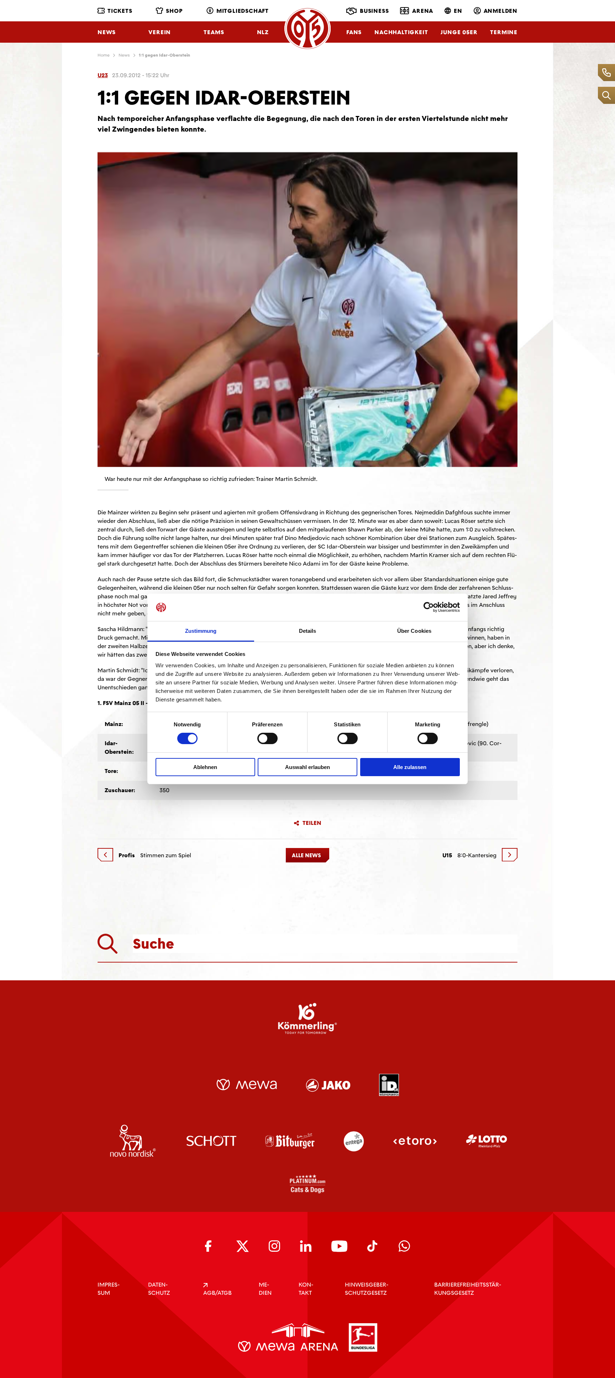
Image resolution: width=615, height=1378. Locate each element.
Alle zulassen (409, 767)
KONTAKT (306, 1289)
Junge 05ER (459, 32)
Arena (422, 11)
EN (458, 11)
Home (104, 55)
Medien (265, 1289)
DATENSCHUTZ (159, 1289)
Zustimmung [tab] (201, 631)
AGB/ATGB (217, 1293)
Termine (503, 32)
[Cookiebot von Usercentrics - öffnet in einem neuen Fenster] (429, 607)
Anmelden (500, 11)
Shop (174, 11)
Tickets (119, 11)
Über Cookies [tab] (414, 631)
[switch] (267, 738)
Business (374, 11)
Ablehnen (205, 767)
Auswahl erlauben (307, 767)
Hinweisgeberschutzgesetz (366, 1289)
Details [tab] (307, 631)
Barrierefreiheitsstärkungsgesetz (467, 1289)
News (107, 32)
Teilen (312, 823)
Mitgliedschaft (242, 11)
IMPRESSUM (109, 1289)
